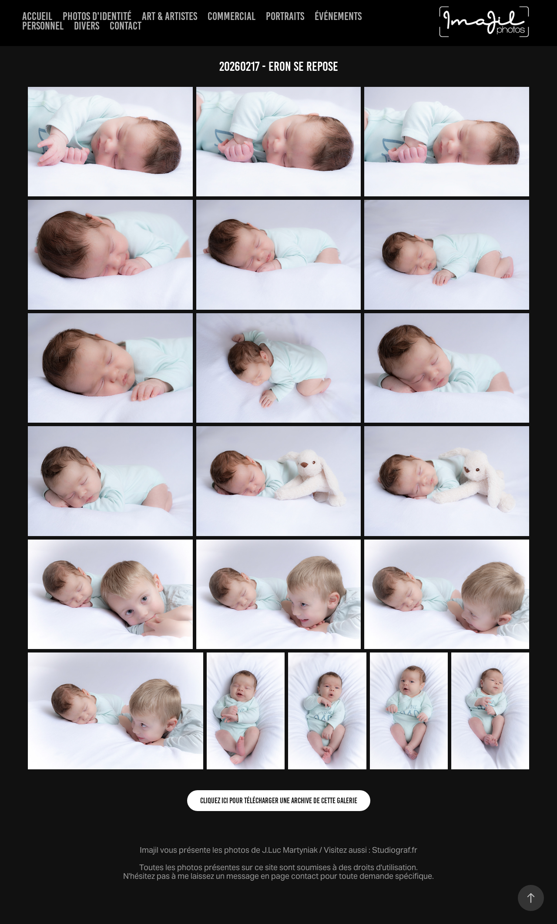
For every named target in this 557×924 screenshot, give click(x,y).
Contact (125, 26)
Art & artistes (169, 16)
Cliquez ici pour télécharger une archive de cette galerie (278, 800)
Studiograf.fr (394, 850)
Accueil (37, 16)
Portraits (285, 16)
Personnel (43, 26)
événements (338, 16)
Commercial (231, 16)
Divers (86, 26)
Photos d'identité (97, 16)
